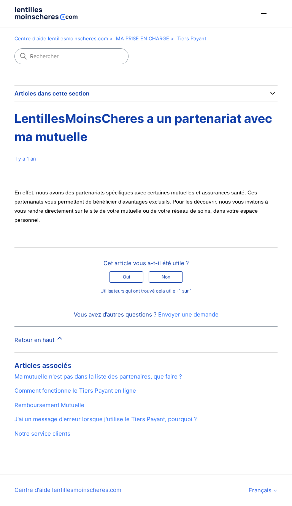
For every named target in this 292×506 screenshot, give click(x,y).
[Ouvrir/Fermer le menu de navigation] (264, 14)
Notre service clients (42, 433)
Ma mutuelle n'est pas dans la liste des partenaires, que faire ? (98, 376)
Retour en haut (35, 340)
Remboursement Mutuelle (49, 405)
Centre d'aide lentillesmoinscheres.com (61, 38)
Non (166, 277)
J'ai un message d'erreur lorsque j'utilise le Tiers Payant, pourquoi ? (105, 419)
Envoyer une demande (188, 314)
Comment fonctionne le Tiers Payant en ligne (75, 390)
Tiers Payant (191, 38)
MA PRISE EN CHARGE (142, 38)
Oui (126, 277)
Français (261, 490)
